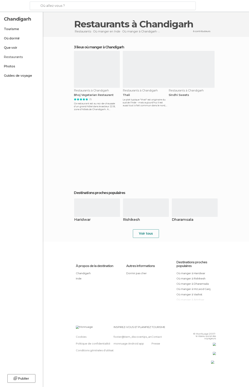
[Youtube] (213, 328)
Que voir (10, 48)
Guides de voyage (18, 75)
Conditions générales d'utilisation (96, 350)
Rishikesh (131, 220)
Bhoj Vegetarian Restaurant (94, 95)
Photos (9, 66)
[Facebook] (198, 328)
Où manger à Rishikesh (190, 278)
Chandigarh (83, 273)
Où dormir (12, 38)
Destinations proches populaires (99, 193)
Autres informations (140, 266)
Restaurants (13, 57)
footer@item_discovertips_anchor (135, 336)
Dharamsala (182, 220)
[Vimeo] (208, 328)
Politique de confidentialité (93, 343)
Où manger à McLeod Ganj (193, 288)
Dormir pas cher (136, 273)
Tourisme (11, 29)
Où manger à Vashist (189, 294)
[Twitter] (203, 328)
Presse (156, 343)
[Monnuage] (14, 6)
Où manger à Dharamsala (192, 283)
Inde (79, 278)
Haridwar (82, 220)
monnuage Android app (129, 343)
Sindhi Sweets (179, 95)
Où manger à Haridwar (190, 273)
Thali (126, 95)
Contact (157, 336)
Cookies (81, 336)
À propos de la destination (94, 266)
